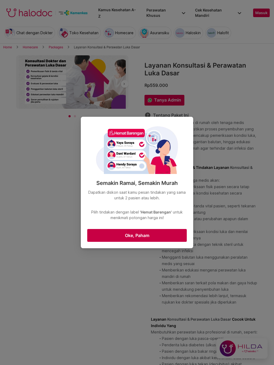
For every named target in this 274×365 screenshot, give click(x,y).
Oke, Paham (137, 235)
